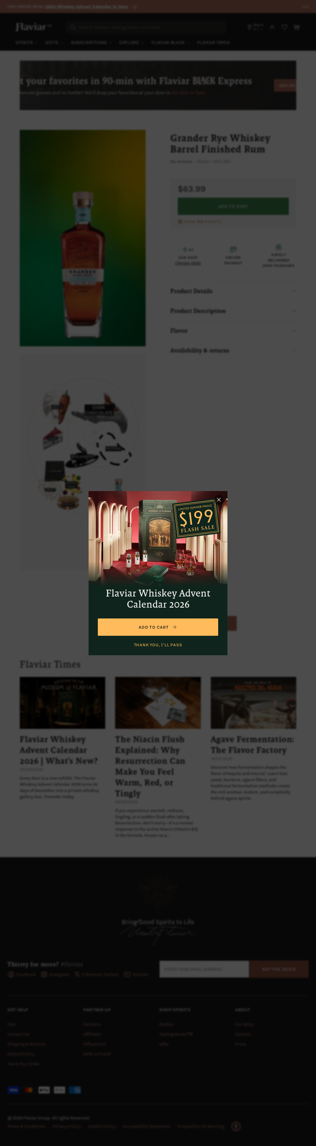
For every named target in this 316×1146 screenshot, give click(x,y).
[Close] (219, 500)
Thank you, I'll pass (158, 645)
